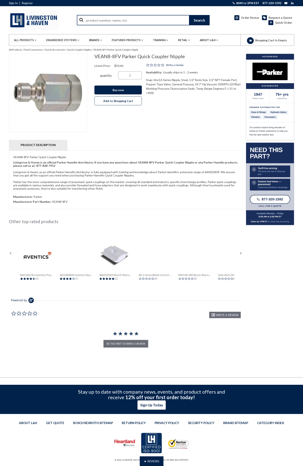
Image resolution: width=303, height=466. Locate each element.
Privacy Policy (167, 423)
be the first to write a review (126, 343)
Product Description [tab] (38, 145)
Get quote (55, 423)
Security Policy (201, 423)
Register (27, 3)
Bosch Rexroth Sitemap (93, 423)
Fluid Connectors (33, 49)
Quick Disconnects (55, 49)
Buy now (118, 90)
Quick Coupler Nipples (79, 49)
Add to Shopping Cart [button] (118, 101)
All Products (15, 49)
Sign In (13, 3)
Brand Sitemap (235, 423)
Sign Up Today (151, 405)
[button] (11, 253)
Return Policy (134, 423)
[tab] (126, 180)
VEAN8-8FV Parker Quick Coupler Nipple (115, 49)
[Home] (33, 20)
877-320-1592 (271, 3)
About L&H (28, 423)
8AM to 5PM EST (247, 3)
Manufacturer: (23, 196)
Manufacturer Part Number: (32, 201)
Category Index (270, 423)
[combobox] (143, 20)
